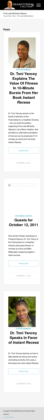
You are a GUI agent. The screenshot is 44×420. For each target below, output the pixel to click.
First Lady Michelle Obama (15, 13)
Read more (23, 150)
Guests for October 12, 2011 (23, 222)
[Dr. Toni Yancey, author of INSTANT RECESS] (22, 52)
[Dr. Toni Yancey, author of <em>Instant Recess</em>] (22, 312)
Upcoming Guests (23, 216)
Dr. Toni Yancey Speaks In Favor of (23, 337)
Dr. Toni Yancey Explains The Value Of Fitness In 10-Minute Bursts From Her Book (23, 88)
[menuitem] (31, 5)
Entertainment (23, 69)
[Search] (31, 5)
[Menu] (37, 5)
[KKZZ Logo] (22, 199)
